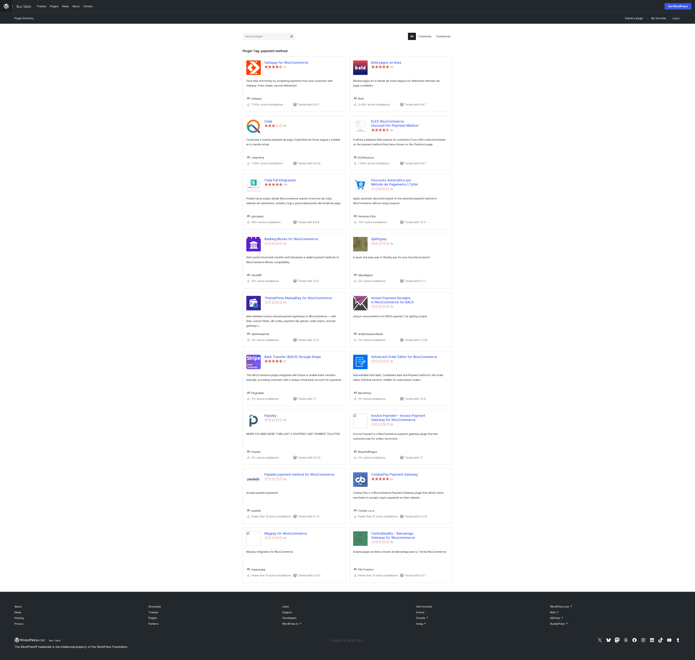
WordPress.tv (292, 623)
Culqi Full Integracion (280, 180)
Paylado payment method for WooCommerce (299, 474)
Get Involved (424, 606)
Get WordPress (678, 6)
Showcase (154, 606)
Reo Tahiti (54, 640)
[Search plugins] (291, 36)
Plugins (152, 617)
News (17, 612)
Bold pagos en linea (386, 62)
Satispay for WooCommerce (286, 62)
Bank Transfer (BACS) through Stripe (292, 357)
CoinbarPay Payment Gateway (394, 474)
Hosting (19, 617)
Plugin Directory (24, 18)
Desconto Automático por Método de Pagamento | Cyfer (394, 182)
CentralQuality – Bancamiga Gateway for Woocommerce (393, 535)
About (18, 606)
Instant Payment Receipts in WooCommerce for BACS (392, 300)
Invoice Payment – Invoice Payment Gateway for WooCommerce (398, 418)
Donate (422, 617)
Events (420, 612)
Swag (421, 623)
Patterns (153, 623)
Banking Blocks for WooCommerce (291, 239)
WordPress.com (561, 606)
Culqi (268, 121)
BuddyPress (559, 623)
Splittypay (379, 239)
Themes (153, 612)
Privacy (18, 623)
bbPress (556, 617)
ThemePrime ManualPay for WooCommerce (298, 298)
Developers (289, 617)
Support (287, 612)
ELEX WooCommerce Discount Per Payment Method (394, 123)
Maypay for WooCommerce (285, 533)
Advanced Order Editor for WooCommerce (404, 357)
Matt (554, 612)
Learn (285, 606)
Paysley (270, 415)
